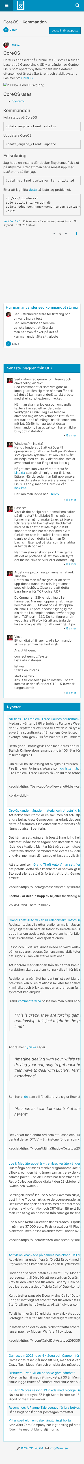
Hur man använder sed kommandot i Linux (42, 307)
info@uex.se (59, 1448)
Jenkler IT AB (12, 221)
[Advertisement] (42, 287)
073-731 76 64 (32, 1448)
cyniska (30, 1047)
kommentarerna (29, 1001)
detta (33, 189)
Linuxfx (19, 472)
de (26, 1096)
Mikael (16, 45)
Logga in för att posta (65, 30)
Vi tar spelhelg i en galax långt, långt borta (40, 1420)
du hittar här (69, 768)
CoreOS (27, 78)
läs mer (71, 435)
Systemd (18, 101)
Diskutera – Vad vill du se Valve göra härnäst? (42, 1373)
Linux (13, 29)
